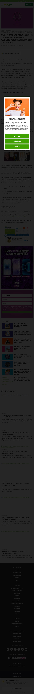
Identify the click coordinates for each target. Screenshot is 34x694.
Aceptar (17, 136)
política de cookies (9, 131)
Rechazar (17, 146)
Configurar (17, 141)
